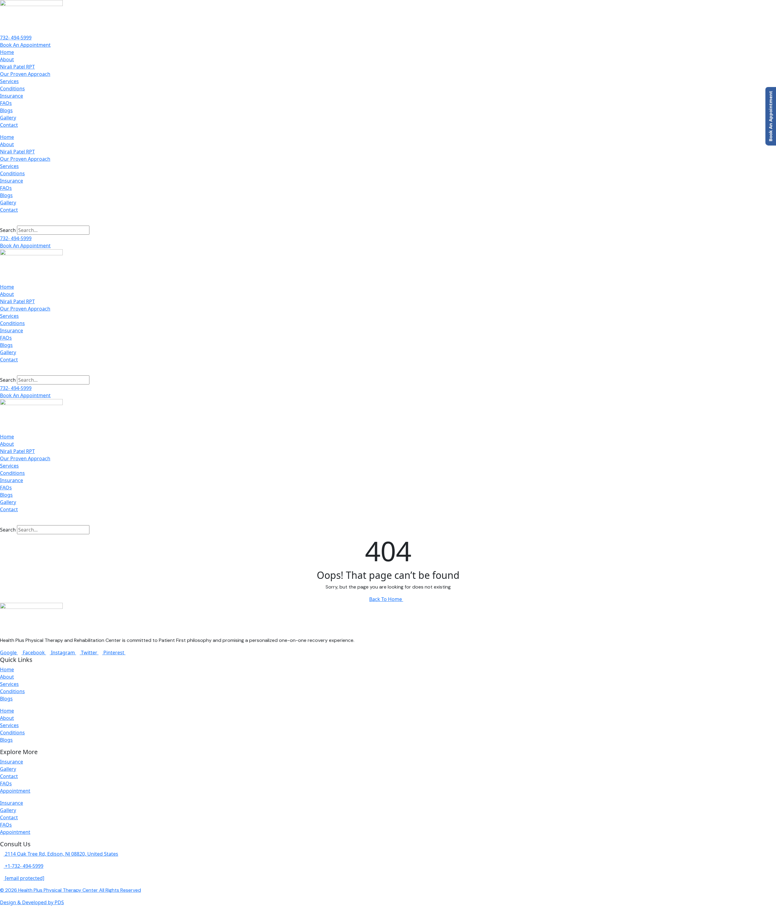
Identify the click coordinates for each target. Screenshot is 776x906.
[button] (388, 222)
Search (8, 230)
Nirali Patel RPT (17, 66)
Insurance (11, 95)
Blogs (6, 110)
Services (9, 81)
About (7, 59)
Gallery (8, 117)
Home (7, 52)
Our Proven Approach (25, 74)
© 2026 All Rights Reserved (70, 890)
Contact (9, 125)
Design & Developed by (32, 902)
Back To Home (386, 599)
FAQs (6, 103)
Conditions (12, 88)
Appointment (15, 790)
